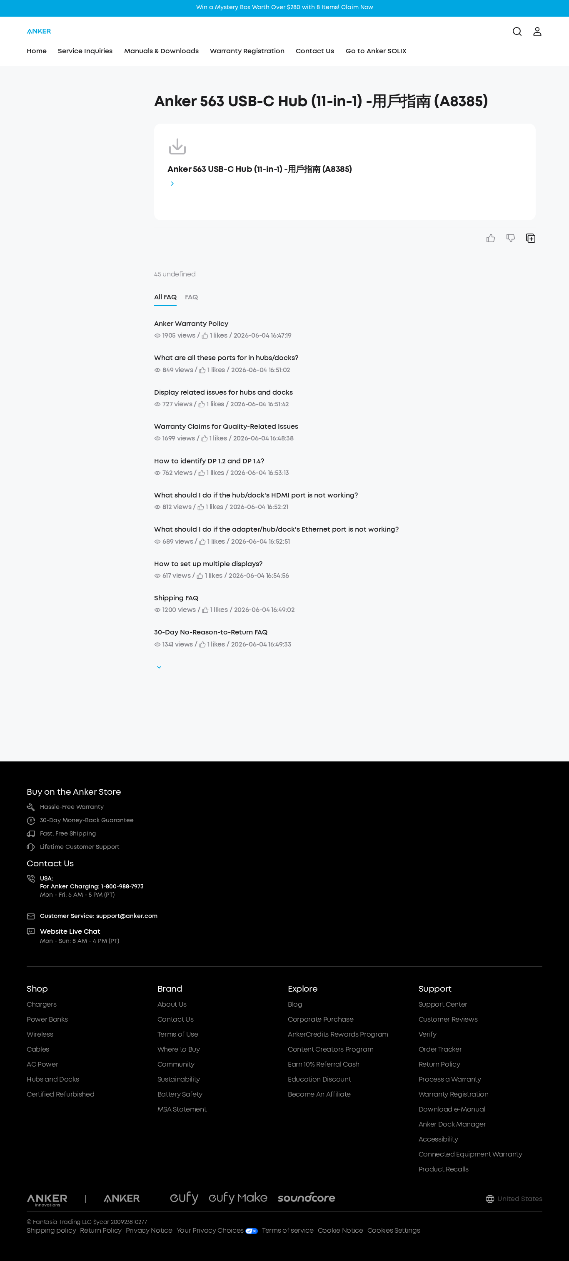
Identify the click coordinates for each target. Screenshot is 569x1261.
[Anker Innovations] (47, 1198)
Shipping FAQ (176, 598)
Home (37, 51)
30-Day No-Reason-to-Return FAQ (210, 632)
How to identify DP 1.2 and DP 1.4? (209, 461)
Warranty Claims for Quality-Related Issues (226, 426)
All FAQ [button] (165, 297)
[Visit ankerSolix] (155, 1199)
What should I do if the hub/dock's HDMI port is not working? (256, 495)
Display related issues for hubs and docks (223, 392)
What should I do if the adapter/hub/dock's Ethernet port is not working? (276, 529)
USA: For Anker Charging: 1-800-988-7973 (92, 883)
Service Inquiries (85, 51)
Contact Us (315, 51)
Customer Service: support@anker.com (98, 916)
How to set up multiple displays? (208, 564)
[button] (87, 97)
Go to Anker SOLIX (376, 51)
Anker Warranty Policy (191, 323)
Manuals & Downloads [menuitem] (161, 51)
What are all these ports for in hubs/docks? (226, 357)
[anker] (39, 32)
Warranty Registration (247, 51)
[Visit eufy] (184, 1198)
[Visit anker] (121, 1198)
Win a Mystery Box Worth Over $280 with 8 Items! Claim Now (284, 7)
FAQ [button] (191, 297)
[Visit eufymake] (238, 1198)
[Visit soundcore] (306, 1198)
